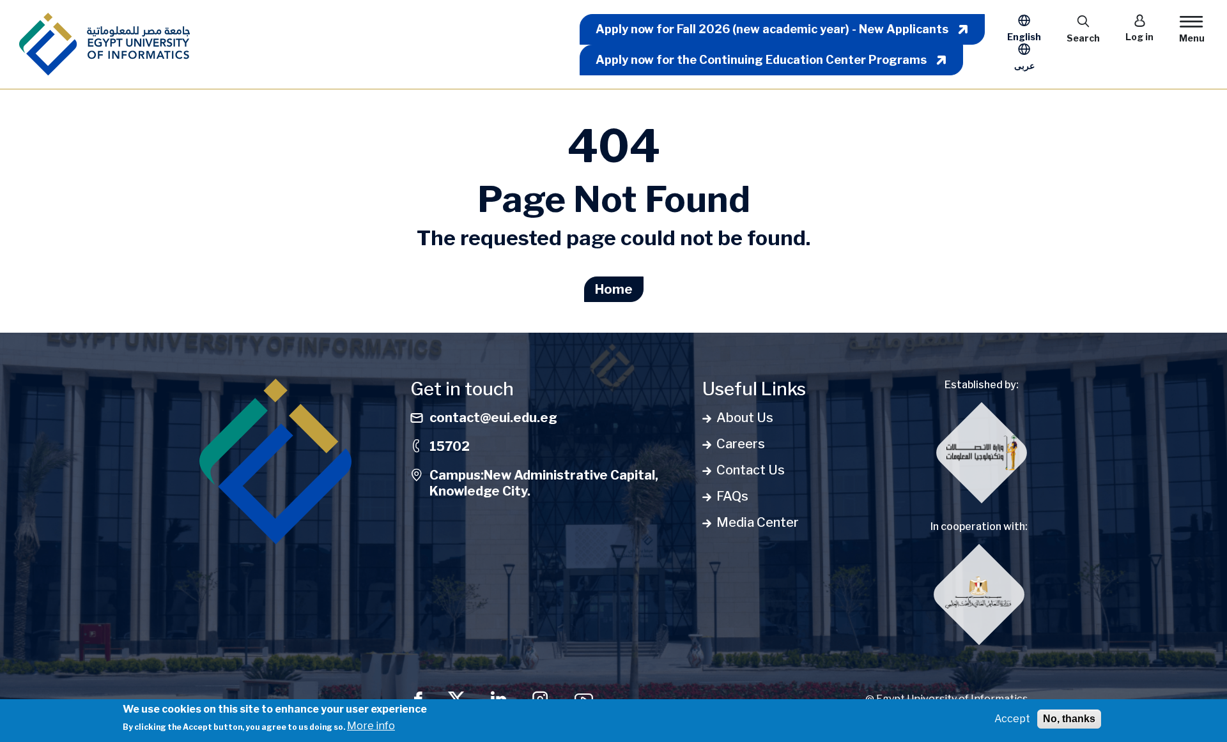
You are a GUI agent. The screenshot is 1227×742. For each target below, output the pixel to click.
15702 (449, 446)
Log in (1139, 36)
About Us (744, 417)
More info (371, 726)
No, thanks (1069, 718)
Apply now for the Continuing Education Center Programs (761, 59)
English (1024, 36)
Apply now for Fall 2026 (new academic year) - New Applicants (772, 29)
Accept (1012, 719)
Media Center (757, 522)
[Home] (104, 44)
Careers (740, 443)
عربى (1024, 65)
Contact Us (750, 470)
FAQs (732, 496)
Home (614, 289)
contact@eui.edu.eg (493, 417)
